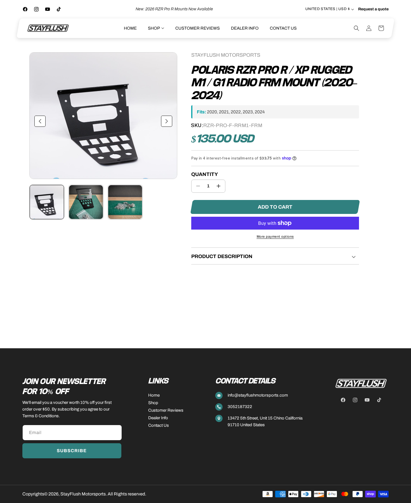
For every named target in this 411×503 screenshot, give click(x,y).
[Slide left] (40, 121)
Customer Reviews (165, 410)
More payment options (275, 237)
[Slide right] (166, 121)
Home (154, 395)
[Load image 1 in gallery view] (47, 202)
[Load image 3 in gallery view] (125, 202)
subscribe (72, 450)
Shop (153, 403)
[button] (156, 28)
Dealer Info (158, 418)
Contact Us (158, 425)
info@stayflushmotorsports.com (258, 395)
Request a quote (373, 9)
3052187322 (240, 406)
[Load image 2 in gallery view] (86, 202)
